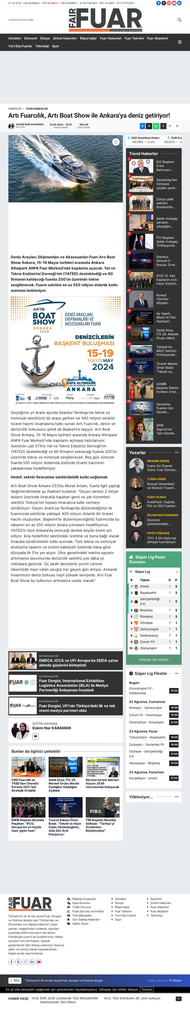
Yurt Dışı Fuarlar (20, 46)
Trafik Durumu (81, 907)
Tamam (146, 989)
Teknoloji (42, 46)
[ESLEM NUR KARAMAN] (136, 519)
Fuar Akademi (157, 38)
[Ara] (180, 20)
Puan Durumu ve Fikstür (88, 911)
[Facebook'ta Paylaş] (142, 126)
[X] (18, 962)
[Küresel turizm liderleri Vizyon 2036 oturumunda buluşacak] (103, 767)
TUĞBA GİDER (156, 479)
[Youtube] (39, 962)
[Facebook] (11, 962)
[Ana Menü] (180, 42)
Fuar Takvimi (134, 38)
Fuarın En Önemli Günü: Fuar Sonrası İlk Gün (161, 468)
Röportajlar (88, 38)
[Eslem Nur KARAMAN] (20, 730)
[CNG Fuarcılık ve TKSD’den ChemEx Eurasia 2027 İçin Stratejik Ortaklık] (28, 767)
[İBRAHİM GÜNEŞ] (136, 465)
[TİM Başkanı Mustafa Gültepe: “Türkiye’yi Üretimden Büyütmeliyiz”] (103, 807)
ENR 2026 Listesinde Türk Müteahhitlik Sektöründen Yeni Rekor (69, 1000)
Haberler (14, 108)
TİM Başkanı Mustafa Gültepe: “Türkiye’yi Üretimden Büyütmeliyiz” (101, 825)
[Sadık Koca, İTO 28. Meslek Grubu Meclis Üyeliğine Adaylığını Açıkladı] (66, 767)
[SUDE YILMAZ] (136, 501)
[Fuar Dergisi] (105, 19)
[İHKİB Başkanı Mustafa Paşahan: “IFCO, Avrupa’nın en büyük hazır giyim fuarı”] (28, 807)
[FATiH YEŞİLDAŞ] (136, 537)
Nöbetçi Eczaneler (84, 899)
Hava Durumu (81, 903)
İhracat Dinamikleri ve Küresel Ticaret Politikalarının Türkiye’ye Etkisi (161, 486)
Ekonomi (30, 38)
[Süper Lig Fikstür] (176, 673)
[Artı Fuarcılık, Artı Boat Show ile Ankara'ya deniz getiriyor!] (65, 168)
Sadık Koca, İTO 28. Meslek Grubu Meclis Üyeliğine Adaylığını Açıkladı (64, 785)
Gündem (14, 38)
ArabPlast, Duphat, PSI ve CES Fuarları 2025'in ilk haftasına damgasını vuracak (162, 504)
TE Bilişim (175, 980)
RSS (16, 980)
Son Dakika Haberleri (86, 919)
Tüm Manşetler (82, 915)
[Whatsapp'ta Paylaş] (156, 126)
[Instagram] (25, 962)
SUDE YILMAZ (156, 497)
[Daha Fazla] (163, 126)
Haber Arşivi (80, 923)
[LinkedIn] (32, 962)
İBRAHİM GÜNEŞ (158, 461)
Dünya (45, 38)
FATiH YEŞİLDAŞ (158, 533)
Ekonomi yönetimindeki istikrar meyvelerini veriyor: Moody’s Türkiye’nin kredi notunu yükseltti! (161, 522)
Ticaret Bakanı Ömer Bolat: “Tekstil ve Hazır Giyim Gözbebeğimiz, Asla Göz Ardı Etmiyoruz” (65, 827)
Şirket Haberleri (65, 38)
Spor (55, 46)
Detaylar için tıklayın (154, 659)
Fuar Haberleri (111, 38)
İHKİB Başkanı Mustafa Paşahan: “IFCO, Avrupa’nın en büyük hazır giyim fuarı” (28, 825)
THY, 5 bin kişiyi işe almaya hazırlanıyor (161, 540)
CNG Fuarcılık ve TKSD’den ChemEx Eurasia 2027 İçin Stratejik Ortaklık (25, 785)
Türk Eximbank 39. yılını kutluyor (136, 998)
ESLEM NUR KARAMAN (162, 515)
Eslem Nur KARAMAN (51, 728)
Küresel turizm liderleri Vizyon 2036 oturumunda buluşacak (102, 783)
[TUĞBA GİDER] (136, 483)
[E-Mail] (35, 736)
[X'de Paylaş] (149, 126)
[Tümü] (176, 452)
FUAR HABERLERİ (37, 108)
